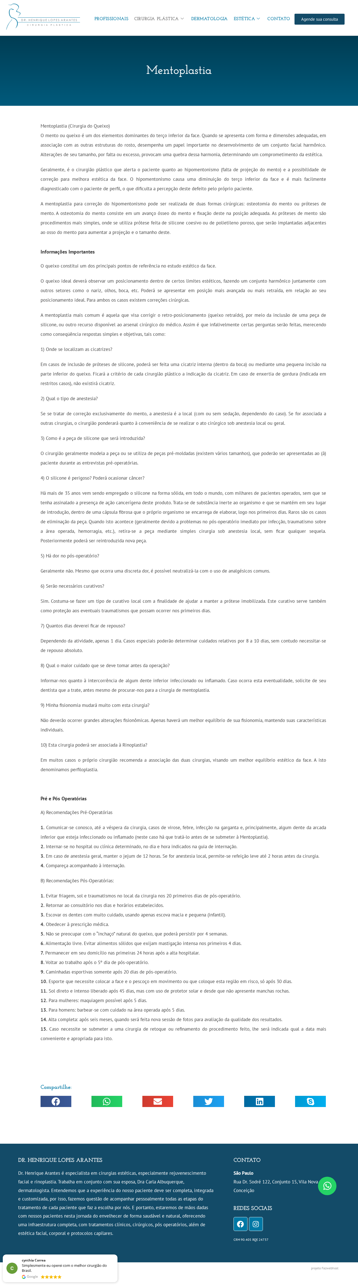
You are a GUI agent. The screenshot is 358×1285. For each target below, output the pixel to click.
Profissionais (111, 19)
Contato (278, 19)
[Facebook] (241, 1224)
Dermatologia (209, 19)
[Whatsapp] (327, 1186)
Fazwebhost (330, 1268)
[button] (56, 1101)
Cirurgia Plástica (156, 19)
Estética (244, 19)
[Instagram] (256, 1224)
